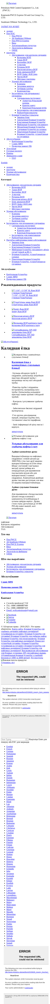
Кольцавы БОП (24, 57)
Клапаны (21, 84)
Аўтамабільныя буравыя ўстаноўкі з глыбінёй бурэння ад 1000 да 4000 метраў (22, 656)
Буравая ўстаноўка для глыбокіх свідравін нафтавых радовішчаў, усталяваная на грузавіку (22, 631)
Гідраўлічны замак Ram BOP (25, 304)
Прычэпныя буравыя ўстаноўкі (31, 132)
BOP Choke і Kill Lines (27, 74)
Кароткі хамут (28, 105)
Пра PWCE (17, 36)
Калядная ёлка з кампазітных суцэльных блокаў (26, 365)
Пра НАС (10, 33)
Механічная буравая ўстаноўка (31, 127)
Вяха (14, 43)
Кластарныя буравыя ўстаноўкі (31, 122)
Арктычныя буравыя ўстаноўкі (31, 120)
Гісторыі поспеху (14, 151)
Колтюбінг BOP (24, 62)
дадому (9, 31)
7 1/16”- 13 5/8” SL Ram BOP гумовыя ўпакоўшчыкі (25, 296)
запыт (14, 431)
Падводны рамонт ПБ (22, 146)
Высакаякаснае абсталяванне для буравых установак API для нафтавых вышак (24, 651)
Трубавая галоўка (25, 88)
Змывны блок (23, 117)
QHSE (14, 50)
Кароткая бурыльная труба (34, 108)
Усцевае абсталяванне (22, 81)
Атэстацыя (11, 148)
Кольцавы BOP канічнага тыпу (26, 325)
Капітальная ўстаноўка (22, 141)
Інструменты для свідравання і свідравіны (25, 223)
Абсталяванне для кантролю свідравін (29, 55)
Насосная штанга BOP (27, 69)
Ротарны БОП (23, 67)
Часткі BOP (22, 76)
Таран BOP (22, 60)
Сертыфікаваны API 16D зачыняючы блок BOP (23, 336)
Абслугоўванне (13, 139)
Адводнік (21, 65)
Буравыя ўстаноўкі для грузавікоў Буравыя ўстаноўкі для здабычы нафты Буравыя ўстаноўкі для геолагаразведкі (24, 636)
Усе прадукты (37, 658)
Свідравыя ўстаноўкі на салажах (32, 129)
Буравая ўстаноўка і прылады (25, 115)
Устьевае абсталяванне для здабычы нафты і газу (27, 445)
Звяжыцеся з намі (14, 156)
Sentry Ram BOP (19, 311)
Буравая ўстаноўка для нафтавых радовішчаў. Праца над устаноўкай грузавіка (23, 640)
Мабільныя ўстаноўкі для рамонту (32, 124)
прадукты (10, 53)
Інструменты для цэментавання (31, 110)
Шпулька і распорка (26, 79)
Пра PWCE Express (20, 41)
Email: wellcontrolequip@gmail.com (22, 610)
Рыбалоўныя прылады (27, 112)
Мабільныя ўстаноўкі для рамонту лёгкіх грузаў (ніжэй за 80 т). (30, 250)
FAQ (14, 158)
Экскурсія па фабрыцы (22, 48)
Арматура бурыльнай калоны (30, 228)
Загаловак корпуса (25, 86)
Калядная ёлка (23, 91)
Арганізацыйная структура (24, 45)
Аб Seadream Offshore (21, 38)
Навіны (9, 153)
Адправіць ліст (8, 662)
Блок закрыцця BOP (26, 72)
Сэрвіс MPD (17, 144)
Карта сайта (17, 629)
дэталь (20, 431)
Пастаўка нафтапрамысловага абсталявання (26, 240)
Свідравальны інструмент (29, 98)
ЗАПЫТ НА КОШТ (10, 26)
